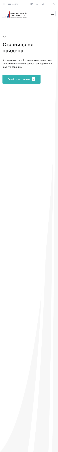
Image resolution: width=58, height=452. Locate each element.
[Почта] (48, 4)
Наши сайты (12, 4)
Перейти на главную (19, 79)
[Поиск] (42, 4)
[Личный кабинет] (37, 4)
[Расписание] (31, 4)
